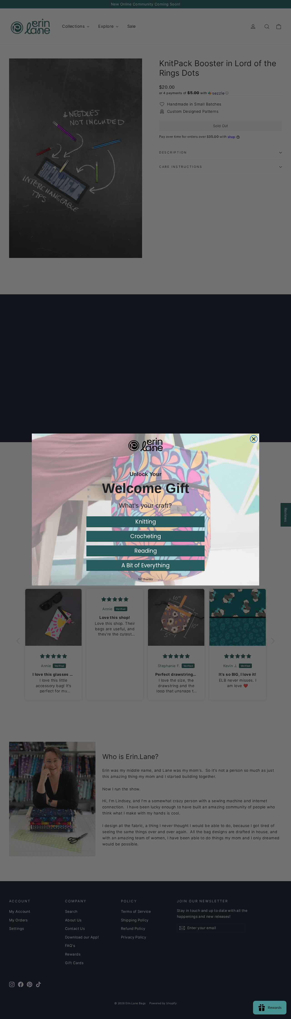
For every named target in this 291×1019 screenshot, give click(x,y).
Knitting (145, 521)
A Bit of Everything (145, 565)
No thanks (145, 579)
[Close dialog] (253, 439)
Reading (145, 551)
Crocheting (145, 536)
